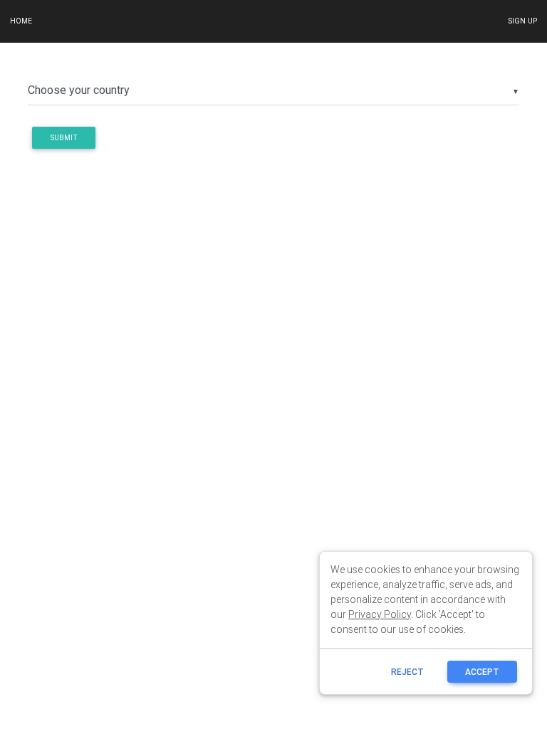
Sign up (522, 21)
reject (407, 671)
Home (21, 21)
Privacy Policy (379, 614)
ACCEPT (482, 671)
